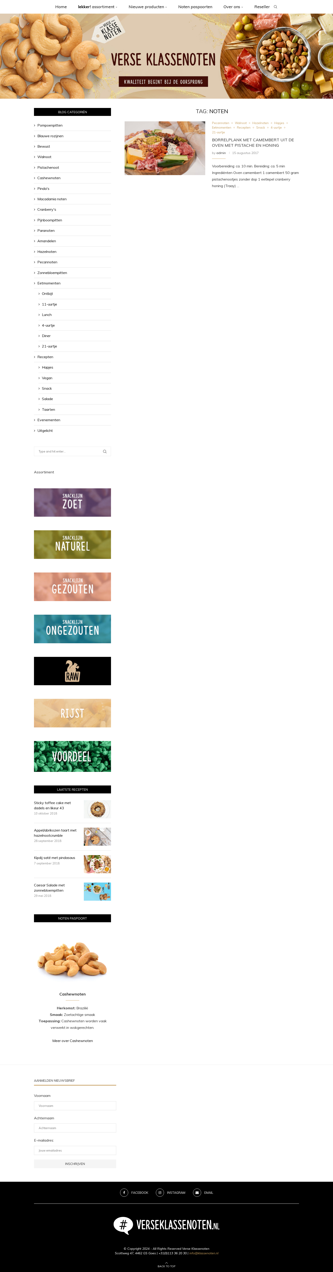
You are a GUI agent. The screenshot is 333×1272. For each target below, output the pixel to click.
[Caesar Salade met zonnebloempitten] (97, 892)
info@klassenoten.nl (203, 1253)
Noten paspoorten (195, 6)
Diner (46, 335)
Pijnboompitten (49, 220)
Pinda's (43, 188)
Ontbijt (47, 293)
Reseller (262, 6)
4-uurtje (48, 325)
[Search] (275, 6)
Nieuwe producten (146, 6)
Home (61, 6)
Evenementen (48, 420)
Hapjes (47, 367)
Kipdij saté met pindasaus (54, 857)
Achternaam (44, 1118)
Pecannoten (47, 262)
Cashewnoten (48, 178)
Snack (47, 388)
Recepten (45, 357)
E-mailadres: (44, 1140)
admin (221, 153)
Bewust (43, 146)
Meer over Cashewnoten (72, 1040)
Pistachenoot (48, 167)
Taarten (48, 409)
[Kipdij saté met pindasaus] (97, 864)
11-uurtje (49, 304)
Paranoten (46, 230)
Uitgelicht (45, 430)
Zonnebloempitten (52, 272)
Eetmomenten (48, 283)
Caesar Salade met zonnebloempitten (49, 887)
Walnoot (44, 156)
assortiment (96, 6)
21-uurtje (49, 346)
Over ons (232, 6)
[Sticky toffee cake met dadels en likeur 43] (97, 809)
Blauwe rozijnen (50, 136)
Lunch (47, 314)
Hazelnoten (46, 251)
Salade (47, 398)
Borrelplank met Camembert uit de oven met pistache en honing (253, 142)
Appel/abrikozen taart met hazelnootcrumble (55, 832)
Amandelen (46, 241)
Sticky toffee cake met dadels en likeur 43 (52, 805)
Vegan (47, 378)
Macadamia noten (52, 199)
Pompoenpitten (50, 125)
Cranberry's (46, 209)
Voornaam (42, 1095)
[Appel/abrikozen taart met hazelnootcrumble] (97, 837)
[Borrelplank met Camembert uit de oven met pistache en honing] (165, 148)
